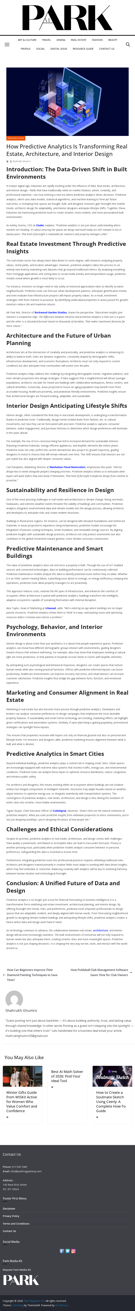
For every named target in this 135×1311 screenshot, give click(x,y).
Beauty (112, 40)
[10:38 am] (97, 1117)
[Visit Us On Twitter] (67, 1250)
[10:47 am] (52, 1087)
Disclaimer (9, 1208)
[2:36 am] (7, 161)
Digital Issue (58, 48)
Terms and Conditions (16, 1223)
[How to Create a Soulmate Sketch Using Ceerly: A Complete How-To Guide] (112, 1068)
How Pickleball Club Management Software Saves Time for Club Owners (99, 972)
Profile (26, 48)
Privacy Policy (11, 1216)
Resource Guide (83, 48)
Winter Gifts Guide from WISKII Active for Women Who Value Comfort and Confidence (21, 1101)
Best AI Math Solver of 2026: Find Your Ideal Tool (67, 1076)
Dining (61, 40)
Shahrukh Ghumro (22, 161)
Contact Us (106, 48)
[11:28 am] (7, 1117)
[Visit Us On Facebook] (62, 1250)
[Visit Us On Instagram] (73, 1250)
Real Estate (78, 40)
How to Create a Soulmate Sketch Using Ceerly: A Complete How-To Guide (111, 1101)
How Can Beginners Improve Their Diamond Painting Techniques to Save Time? (32, 975)
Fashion (97, 40)
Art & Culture (27, 40)
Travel (46, 40)
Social (40, 48)
